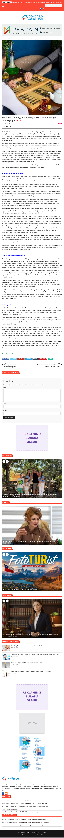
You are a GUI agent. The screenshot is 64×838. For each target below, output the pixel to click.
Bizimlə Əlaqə (40, 835)
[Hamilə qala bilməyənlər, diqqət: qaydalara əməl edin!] (6, 649)
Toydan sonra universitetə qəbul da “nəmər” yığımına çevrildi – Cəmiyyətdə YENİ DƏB (24, 804)
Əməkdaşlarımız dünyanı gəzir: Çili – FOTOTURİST (19, 590)
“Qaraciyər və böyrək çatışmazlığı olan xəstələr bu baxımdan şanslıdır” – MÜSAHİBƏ (36, 655)
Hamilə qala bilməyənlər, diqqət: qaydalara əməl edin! (27, 646)
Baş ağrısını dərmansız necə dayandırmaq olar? (13, 365)
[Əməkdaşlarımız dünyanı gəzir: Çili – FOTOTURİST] (32, 572)
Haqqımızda (32, 835)
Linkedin (29, 359)
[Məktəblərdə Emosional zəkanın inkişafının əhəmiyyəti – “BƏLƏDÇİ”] (6, 674)
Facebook (6, 359)
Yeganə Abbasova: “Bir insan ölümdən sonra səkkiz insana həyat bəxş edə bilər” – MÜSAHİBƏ (29, 542)
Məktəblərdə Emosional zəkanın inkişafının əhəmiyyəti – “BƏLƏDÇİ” (31, 671)
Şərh (4, 388)
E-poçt (5, 410)
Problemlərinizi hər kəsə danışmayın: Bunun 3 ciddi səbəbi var (18, 801)
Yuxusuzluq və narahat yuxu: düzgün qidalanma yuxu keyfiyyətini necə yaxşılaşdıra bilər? (25, 807)
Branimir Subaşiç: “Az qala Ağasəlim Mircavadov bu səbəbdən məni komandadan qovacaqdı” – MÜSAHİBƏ (29, 496)
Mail (51, 359)
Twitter (14, 359)
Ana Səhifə (4, 39)
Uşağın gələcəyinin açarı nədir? (39, 2)
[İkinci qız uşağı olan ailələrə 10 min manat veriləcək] (6, 666)
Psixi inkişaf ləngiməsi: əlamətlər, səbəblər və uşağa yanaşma (19, 820)
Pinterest (44, 359)
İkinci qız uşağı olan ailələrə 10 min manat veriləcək (26, 663)
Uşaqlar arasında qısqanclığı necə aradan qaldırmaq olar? (48, 365)
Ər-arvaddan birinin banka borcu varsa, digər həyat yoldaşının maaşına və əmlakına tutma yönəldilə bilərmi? (30, 635)
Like (61, 123)
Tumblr (36, 359)
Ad (4, 404)
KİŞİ (9, 39)
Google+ (21, 359)
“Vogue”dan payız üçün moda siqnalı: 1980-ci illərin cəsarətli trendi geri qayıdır (22, 812)
